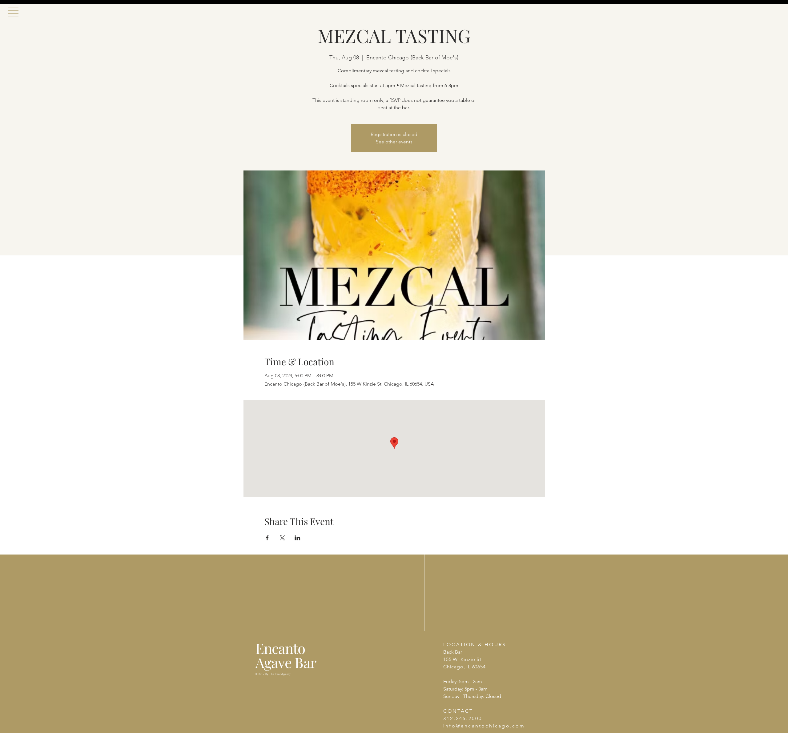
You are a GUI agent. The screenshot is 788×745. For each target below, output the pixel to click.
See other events (394, 142)
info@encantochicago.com (484, 726)
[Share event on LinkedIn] (297, 537)
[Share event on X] (282, 537)
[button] (13, 12)
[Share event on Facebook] (267, 537)
